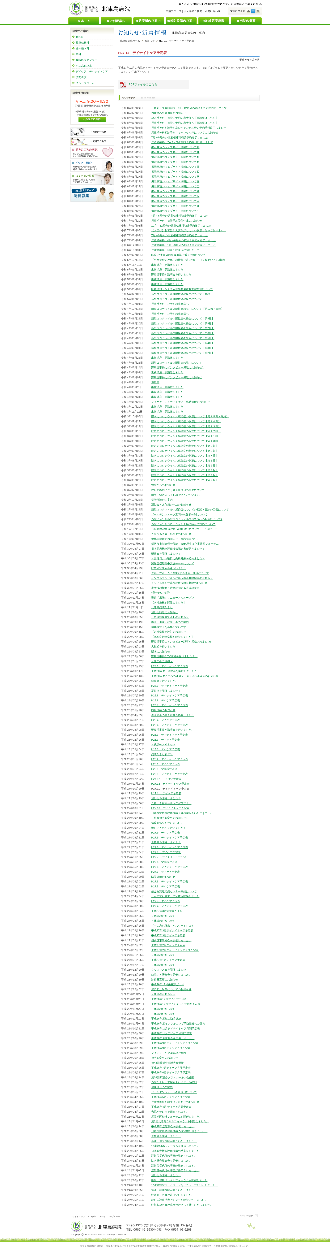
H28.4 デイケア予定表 (165, 719)
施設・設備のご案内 (181, 20)
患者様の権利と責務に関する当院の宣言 (175, 587)
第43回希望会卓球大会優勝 (167, 1062)
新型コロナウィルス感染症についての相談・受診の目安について (190, 509)
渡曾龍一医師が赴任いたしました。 (172, 1194)
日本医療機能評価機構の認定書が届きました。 (179, 1131)
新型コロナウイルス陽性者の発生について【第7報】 (182, 328)
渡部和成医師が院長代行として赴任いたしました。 (182, 1204)
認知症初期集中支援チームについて (172, 563)
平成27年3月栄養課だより (167, 910)
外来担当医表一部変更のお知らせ (171, 533)
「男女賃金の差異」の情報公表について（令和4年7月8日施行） (189, 259)
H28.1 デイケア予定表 (165, 764)
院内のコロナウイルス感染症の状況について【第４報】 (184, 470)
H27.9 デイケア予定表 (165, 832)
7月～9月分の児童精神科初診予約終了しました (179, 137)
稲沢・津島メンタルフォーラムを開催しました (179, 1180)
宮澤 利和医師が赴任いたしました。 (174, 1190)
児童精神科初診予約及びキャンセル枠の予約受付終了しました (188, 127)
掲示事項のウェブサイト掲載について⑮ (175, 147)
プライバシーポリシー (109, 1216)
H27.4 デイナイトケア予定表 (169, 905)
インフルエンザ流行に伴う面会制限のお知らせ (179, 582)
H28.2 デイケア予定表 (165, 749)
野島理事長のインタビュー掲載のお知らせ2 (177, 367)
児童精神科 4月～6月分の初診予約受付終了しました (183, 240)
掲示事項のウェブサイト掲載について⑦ (175, 186)
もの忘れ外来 (84, 65)
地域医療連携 (213, 20)
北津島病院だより (162, 607)
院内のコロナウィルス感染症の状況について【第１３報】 (186, 426)
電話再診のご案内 (162, 499)
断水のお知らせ (160, 651)
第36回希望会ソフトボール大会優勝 (172, 1077)
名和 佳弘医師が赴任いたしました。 (174, 1141)
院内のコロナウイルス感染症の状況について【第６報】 (184, 460)
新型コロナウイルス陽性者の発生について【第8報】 (182, 323)
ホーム (83, 20)
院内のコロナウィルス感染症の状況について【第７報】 (184, 455)
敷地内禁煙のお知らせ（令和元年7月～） (176, 538)
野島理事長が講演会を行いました (171, 274)
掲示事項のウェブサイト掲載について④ (175, 201)
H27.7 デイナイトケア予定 (168, 857)
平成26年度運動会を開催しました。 (172, 1038)
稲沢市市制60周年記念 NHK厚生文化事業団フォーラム (185, 543)
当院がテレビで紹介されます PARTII (174, 1082)
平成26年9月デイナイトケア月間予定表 (175, 1043)
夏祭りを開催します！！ (166, 842)
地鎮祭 (155, 382)
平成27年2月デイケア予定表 (168, 945)
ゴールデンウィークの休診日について (174, 1092)
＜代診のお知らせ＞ (163, 744)
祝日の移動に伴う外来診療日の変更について (178, 490)
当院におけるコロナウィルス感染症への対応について (183, 524)
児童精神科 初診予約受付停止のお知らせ (176, 220)
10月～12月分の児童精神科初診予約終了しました (181, 225)
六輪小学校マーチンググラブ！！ (171, 803)
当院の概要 (246, 20)
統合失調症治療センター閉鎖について (174, 891)
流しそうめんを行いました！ (168, 827)
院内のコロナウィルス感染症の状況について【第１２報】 (186, 431)
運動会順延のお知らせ (164, 612)
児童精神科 (82, 42)
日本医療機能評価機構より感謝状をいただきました (182, 813)
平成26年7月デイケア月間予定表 (171, 1067)
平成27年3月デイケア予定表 (168, 935)
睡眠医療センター (86, 59)
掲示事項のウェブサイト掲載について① (175, 210)
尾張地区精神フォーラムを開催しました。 (176, 1116)
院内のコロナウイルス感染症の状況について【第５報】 (184, 465)
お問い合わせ (212, 11)
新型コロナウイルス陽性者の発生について (176, 299)
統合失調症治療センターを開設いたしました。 (179, 1199)
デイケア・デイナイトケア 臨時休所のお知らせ (180, 401)
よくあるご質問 (193, 11)
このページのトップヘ (248, 1215)
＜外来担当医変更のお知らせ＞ (170, 817)
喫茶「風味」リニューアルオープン (172, 597)
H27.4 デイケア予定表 (165, 901)
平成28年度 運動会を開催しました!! (173, 671)
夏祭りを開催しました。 (166, 1136)
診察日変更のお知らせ (164, 979)
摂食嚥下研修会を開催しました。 (171, 940)
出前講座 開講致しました (167, 264)
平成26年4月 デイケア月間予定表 (171, 1106)
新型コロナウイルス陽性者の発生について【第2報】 (182, 352)
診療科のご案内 (148, 20)
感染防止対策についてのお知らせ (171, 989)
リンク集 (92, 1216)
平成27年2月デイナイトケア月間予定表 (175, 950)
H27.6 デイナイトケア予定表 (169, 866)
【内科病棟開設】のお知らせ (168, 631)
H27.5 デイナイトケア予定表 (169, 881)
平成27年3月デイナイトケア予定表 (172, 930)
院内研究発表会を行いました (168, 568)
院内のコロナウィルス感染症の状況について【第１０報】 (186, 441)
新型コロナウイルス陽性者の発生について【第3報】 (182, 347)
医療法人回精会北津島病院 (100, 8)
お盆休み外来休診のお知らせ (168, 113)
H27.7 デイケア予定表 (166, 852)
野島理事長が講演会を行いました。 (172, 729)
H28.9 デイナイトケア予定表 (169, 685)
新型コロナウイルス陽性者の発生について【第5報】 (182, 338)
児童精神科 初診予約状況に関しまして (175, 250)
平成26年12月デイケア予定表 (169, 999)
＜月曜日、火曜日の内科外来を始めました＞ (178, 558)
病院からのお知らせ (163, 485)
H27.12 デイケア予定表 (166, 778)
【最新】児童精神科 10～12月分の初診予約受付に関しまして (189, 108)
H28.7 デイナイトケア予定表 (169, 705)
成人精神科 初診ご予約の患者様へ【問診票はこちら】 (184, 117)
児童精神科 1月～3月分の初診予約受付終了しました (183, 245)
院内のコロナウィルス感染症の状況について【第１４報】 (186, 421)
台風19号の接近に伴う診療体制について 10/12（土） (185, 529)
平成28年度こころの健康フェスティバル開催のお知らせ (184, 676)
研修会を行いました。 (164, 680)
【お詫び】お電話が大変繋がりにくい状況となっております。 (188, 230)
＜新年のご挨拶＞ (162, 661)
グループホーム (85, 82)
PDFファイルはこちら (143, 84)
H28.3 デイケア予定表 (165, 739)
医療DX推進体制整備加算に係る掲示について (178, 254)
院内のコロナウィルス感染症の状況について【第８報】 (184, 450)
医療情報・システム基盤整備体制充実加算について (182, 289)
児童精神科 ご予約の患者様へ (170, 303)
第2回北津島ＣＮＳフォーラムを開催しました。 (180, 1121)
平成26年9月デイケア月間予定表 (171, 1048)
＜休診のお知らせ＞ (163, 920)
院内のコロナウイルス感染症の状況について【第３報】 (184, 475)
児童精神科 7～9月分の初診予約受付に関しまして (182, 142)
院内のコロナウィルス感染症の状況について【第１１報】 (186, 436)
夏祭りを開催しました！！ (167, 690)
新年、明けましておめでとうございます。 (176, 494)
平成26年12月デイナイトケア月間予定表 (175, 1004)
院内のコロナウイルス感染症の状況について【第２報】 (184, 480)
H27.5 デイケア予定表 (165, 886)
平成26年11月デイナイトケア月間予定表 (175, 1028)
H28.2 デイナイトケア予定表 (169, 759)
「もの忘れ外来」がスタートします (172, 925)
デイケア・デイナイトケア (92, 71)
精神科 (80, 36)
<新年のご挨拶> (160, 592)
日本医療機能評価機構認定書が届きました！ (178, 548)
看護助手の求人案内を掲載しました (172, 715)
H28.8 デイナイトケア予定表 (169, 695)
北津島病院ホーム (130, 40)
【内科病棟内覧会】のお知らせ (170, 617)
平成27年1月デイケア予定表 (168, 959)
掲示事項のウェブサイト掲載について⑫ (175, 161)
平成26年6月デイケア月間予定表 (171, 1072)
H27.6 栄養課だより (164, 862)
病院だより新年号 (162, 754)
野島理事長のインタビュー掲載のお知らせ (176, 377)
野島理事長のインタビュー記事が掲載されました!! (181, 641)
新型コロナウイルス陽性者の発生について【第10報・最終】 (187, 308)
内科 (78, 54)
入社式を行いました (163, 646)
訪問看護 (81, 77)
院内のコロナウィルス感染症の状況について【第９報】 (184, 445)
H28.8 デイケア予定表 (165, 700)
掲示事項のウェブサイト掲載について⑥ (175, 191)
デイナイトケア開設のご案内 (168, 1053)
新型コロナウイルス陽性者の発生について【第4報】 (182, 342)
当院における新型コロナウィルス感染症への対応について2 (186, 519)
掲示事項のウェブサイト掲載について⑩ (175, 171)
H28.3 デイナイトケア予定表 (169, 734)
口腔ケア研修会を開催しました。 (171, 974)
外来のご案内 (92, 119)
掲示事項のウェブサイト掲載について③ (175, 205)
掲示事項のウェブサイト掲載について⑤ (175, 196)
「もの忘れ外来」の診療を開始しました (175, 896)
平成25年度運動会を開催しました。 (172, 1126)
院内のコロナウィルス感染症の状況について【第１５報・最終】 (190, 416)
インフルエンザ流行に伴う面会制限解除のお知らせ (182, 578)
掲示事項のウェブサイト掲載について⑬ (175, 156)
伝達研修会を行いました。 (167, 822)
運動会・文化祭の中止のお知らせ (171, 504)
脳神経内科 (82, 48)
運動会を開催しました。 (166, 1175)
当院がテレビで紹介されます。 (170, 1111)
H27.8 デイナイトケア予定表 (169, 847)
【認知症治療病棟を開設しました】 (172, 636)
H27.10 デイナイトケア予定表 (170, 808)
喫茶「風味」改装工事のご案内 (170, 622)
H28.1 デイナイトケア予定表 (169, 773)
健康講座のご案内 (162, 1087)
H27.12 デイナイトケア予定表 (170, 783)
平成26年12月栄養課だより (167, 984)
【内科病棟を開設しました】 (168, 602)
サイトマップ (78, 1216)
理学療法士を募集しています (168, 627)
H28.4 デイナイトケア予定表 (169, 724)
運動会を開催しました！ (166, 798)
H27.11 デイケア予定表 (166, 793)
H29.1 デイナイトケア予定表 (169, 666)
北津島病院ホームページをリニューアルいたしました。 (184, 1185)
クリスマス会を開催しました (168, 969)
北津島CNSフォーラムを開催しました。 (175, 1145)
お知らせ (149, 40)
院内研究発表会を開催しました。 (171, 1160)
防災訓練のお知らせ (163, 710)
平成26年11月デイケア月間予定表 (171, 1033)
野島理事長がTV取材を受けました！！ (174, 656)
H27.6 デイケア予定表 (165, 871)
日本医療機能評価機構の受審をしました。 (176, 1150)
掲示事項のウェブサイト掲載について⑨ (175, 176)
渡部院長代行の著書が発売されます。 (174, 1155)
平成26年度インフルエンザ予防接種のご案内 (178, 1023)
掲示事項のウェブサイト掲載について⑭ (175, 152)
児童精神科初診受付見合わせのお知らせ (175, 1101)
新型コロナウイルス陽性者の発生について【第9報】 (182, 318)
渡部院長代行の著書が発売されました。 (175, 1170)
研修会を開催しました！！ (167, 553)
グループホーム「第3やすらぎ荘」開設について (180, 573)
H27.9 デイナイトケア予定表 (169, 837)
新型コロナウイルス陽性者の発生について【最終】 (182, 294)
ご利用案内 (116, 20)
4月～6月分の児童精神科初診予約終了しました (179, 215)
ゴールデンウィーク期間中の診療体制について (179, 514)
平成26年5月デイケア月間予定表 (171, 1096)
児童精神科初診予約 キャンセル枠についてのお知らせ (184, 132)
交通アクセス (174, 11)
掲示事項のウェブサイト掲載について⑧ (175, 181)
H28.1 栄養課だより (164, 768)
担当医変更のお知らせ (164, 1057)
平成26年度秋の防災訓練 (166, 1018)
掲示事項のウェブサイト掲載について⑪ (175, 166)
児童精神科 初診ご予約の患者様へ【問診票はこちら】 (184, 122)
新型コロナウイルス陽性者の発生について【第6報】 (182, 333)
